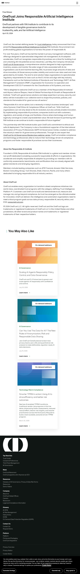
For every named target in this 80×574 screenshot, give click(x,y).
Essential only (56, 570)
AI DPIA (5, 510)
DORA (5, 517)
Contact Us (6, 526)
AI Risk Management (9, 512)
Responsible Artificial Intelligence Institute (29, 47)
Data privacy (7, 514)
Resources (6, 484)
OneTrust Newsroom (9, 472)
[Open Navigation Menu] (77, 3)
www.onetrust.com (15, 202)
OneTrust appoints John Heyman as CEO (16, 475)
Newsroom (6, 500)
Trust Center (7, 458)
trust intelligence (44, 44)
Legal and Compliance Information (14, 503)
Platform (6, 536)
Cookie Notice (7, 554)
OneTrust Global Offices (10, 496)
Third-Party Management (11, 463)
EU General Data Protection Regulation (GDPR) (18, 519)
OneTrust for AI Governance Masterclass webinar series (26, 135)
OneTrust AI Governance (13, 64)
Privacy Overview (8, 547)
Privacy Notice (7, 550)
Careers (5, 498)
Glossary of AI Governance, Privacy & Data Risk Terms (20, 482)
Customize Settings (9, 570)
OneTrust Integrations (10, 540)
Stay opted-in (70, 570)
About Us (6, 493)
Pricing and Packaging (10, 538)
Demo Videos (7, 486)
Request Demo (8, 529)
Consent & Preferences (10, 460)
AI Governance (8, 465)
